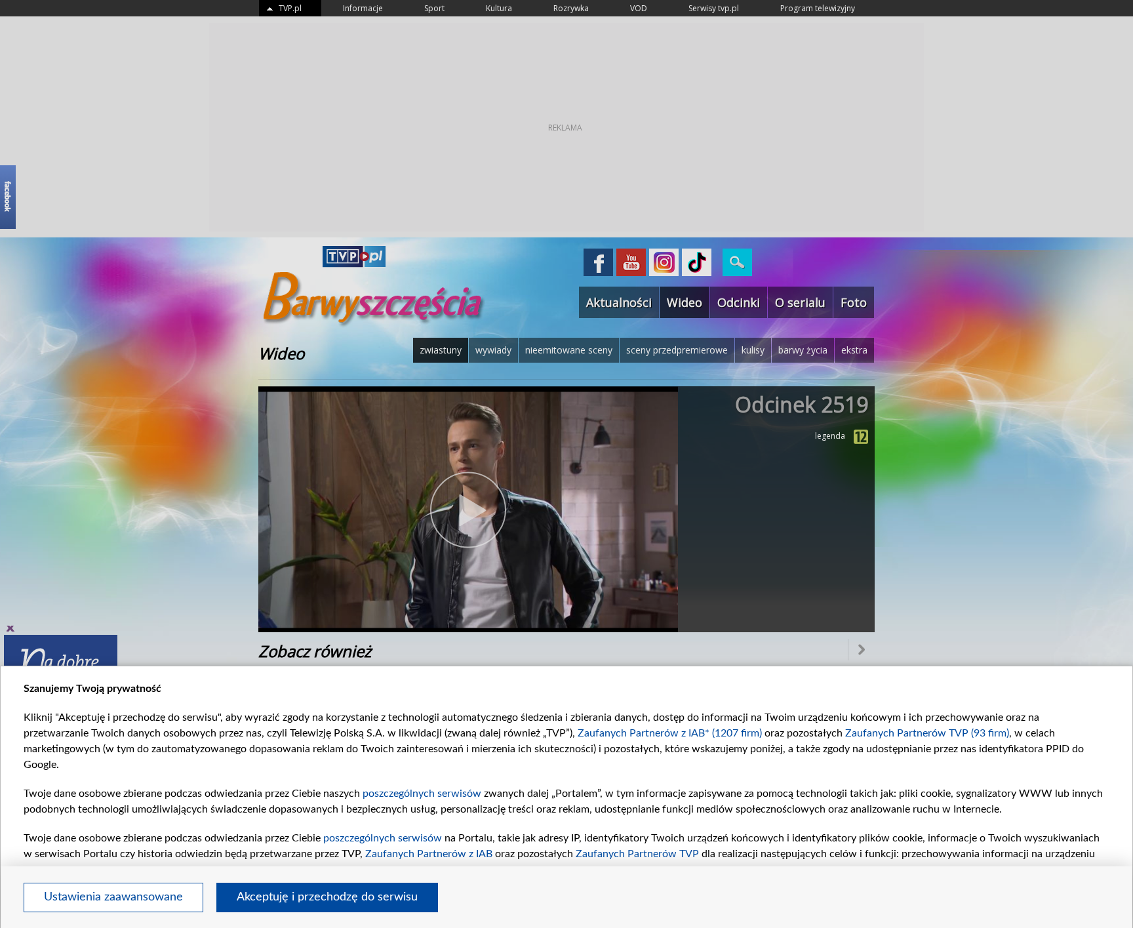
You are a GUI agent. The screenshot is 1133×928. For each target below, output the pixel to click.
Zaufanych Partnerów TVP (637, 854)
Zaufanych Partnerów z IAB (428, 854)
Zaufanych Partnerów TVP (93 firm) (927, 733)
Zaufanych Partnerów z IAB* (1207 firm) (670, 733)
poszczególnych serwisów (422, 793)
